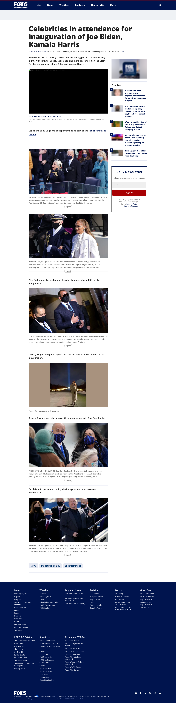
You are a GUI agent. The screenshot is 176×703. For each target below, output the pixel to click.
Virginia (17, 596)
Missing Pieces (20, 668)
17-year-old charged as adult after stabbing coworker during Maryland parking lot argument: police (135, 140)
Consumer (18, 619)
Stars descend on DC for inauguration (45, 116)
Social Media (44, 663)
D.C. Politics (94, 593)
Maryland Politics (96, 596)
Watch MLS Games (72, 670)
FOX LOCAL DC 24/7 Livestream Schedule (123, 608)
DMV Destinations (147, 596)
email (160, 693)
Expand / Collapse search (160, 5)
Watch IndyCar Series (73, 654)
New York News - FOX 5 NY (74, 594)
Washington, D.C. (21, 593)
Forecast (43, 593)
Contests (43, 665)
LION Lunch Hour (147, 593)
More (113, 5)
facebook (141, 693)
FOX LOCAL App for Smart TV (50, 647)
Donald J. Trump (96, 608)
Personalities (44, 654)
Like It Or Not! (19, 646)
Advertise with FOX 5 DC (49, 643)
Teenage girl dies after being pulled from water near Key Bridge (136, 153)
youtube (136, 693)
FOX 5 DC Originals (24, 637)
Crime (16, 610)
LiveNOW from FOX (123, 596)
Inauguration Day (50, 565)
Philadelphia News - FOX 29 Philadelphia (75, 599)
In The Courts (19, 655)
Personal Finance (21, 624)
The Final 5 (18, 649)
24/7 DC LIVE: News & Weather (22, 603)
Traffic (42, 599)
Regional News (73, 590)
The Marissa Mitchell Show (24, 640)
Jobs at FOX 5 (45, 677)
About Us (44, 637)
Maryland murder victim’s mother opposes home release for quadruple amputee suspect (135, 95)
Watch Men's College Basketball (73, 658)
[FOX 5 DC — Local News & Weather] (22, 5)
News (59, 51)
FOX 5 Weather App (47, 605)
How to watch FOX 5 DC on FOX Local (124, 603)
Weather (44, 590)
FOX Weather (45, 608)
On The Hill (18, 652)
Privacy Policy (132, 204)
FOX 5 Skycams (45, 596)
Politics (94, 590)
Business (17, 616)
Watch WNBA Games (73, 667)
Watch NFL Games (72, 640)
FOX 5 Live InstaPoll (47, 640)
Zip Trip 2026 (145, 607)
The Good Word (20, 660)
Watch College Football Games (74, 644)
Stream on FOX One (75, 637)
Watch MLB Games (72, 648)
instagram (150, 693)
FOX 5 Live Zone (20, 658)
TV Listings (119, 593)
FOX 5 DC (51, 51)
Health (16, 621)
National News (20, 607)
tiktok (155, 693)
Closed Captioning (47, 680)
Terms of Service (131, 206)
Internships (44, 674)
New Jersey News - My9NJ (75, 604)
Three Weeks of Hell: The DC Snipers (24, 664)
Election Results (96, 605)
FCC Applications (46, 671)
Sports (16, 613)
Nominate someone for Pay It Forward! (149, 603)
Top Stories (18, 630)
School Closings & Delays (49, 602)
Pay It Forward (146, 599)
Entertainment (73, 565)
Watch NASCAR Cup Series (75, 651)
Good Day (145, 590)
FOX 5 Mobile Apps (47, 660)
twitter (145, 693)
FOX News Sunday (21, 627)
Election (93, 602)
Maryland (17, 599)
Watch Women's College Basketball (74, 663)
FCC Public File (45, 668)
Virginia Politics (95, 599)
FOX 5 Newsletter (46, 657)
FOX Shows (119, 599)
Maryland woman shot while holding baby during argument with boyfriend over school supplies (135, 111)
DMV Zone (18, 643)
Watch (118, 590)
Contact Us (44, 651)
